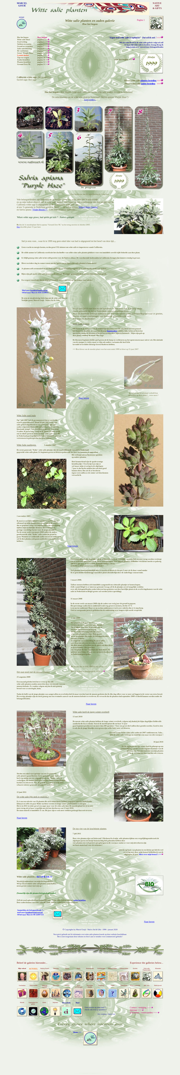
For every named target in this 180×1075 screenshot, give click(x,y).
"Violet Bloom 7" (39, 209)
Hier (18, 227)
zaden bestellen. (79, 900)
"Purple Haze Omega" (88, 207)
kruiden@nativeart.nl (39, 290)
